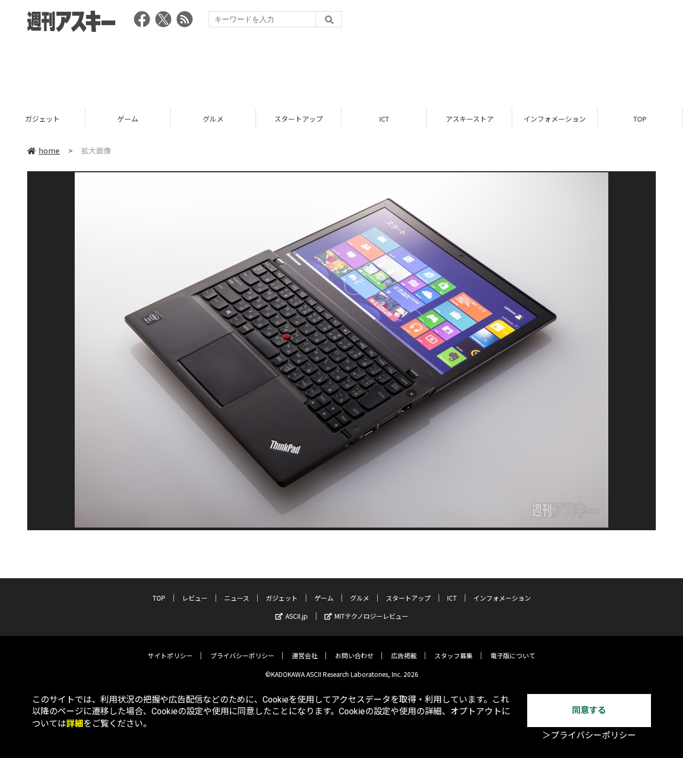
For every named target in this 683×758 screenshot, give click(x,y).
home (49, 150)
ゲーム (127, 119)
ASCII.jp (296, 615)
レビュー (195, 597)
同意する (589, 710)
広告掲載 (404, 655)
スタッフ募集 (453, 655)
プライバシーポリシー (242, 655)
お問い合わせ (354, 655)
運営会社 (304, 655)
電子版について (512, 655)
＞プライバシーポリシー (589, 735)
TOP (640, 119)
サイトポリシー (170, 655)
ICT (384, 119)
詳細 (74, 724)
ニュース (236, 597)
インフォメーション (554, 119)
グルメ (213, 119)
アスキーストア (470, 119)
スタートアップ (298, 119)
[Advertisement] (341, 67)
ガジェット (42, 119)
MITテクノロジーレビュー (371, 615)
